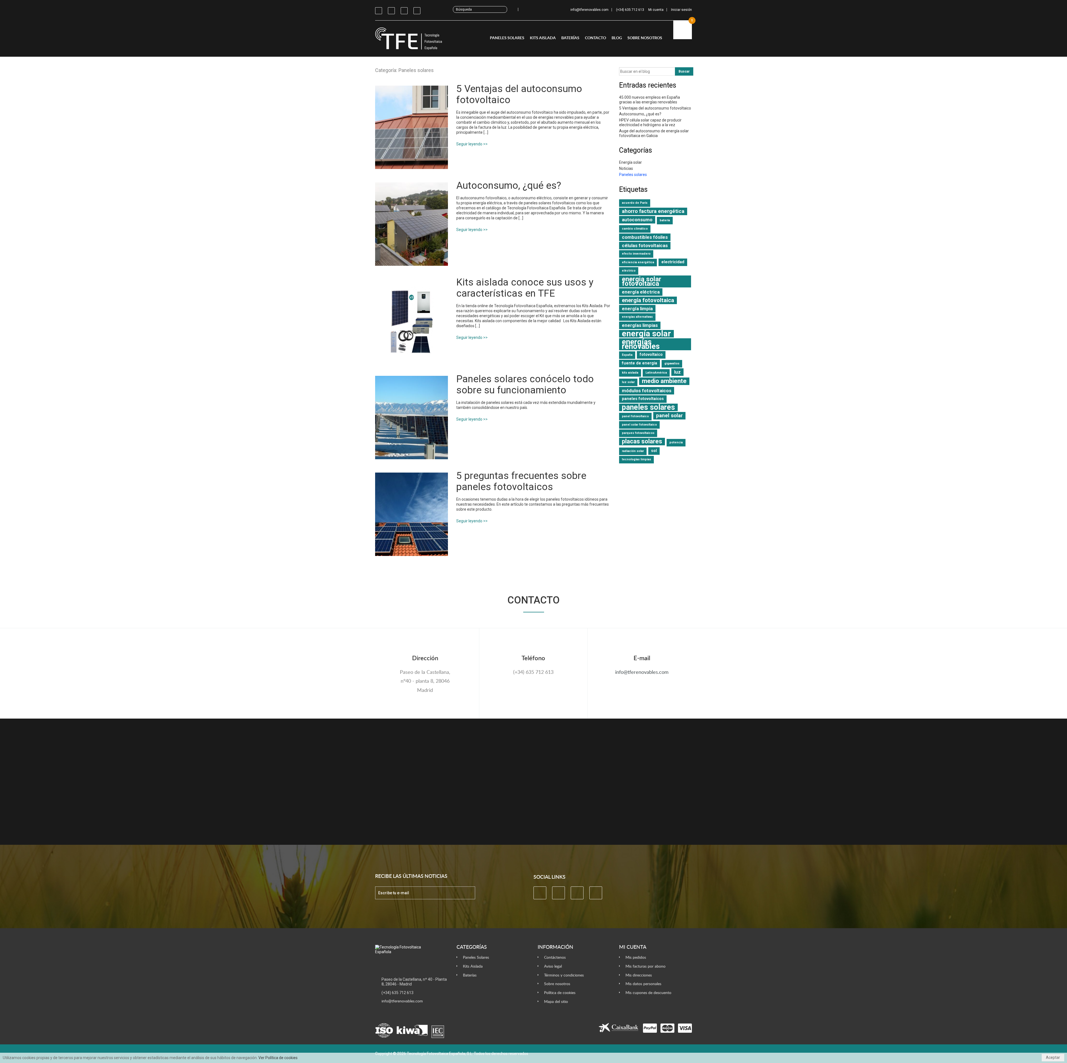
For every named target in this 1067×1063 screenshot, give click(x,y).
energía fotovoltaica (648, 300)
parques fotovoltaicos (638, 433)
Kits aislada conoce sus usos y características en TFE (525, 288)
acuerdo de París (634, 203)
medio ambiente (664, 380)
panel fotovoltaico (635, 416)
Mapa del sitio (556, 1002)
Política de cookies (559, 993)
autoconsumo (637, 219)
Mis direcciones (638, 975)
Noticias (626, 168)
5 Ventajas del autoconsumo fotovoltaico (519, 94)
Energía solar (630, 162)
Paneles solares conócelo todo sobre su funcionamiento (525, 384)
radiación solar (633, 451)
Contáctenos (555, 958)
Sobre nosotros (644, 38)
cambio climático (635, 228)
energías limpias (640, 325)
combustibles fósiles (645, 237)
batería (665, 220)
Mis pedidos (635, 958)
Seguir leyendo (469, 144)
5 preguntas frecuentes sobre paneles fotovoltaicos (521, 481)
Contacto (595, 38)
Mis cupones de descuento (648, 993)
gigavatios (671, 363)
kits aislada (630, 372)
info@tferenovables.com (642, 672)
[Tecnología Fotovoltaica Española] (411, 38)
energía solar (646, 333)
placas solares (642, 441)
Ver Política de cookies (278, 1057)
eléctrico (628, 270)
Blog (617, 38)
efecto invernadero (636, 253)
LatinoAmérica (656, 372)
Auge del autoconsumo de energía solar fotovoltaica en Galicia (654, 133)
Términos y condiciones (564, 975)
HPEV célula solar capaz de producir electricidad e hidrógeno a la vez (650, 122)
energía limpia (637, 308)
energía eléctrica (641, 292)
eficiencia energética (638, 262)
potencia (676, 442)
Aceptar (1053, 1057)
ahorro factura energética (653, 211)
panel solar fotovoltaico (639, 424)
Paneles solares (633, 174)
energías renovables (641, 344)
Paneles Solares (507, 38)
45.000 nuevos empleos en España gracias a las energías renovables (649, 99)
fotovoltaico (651, 354)
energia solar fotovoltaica (641, 281)
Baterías (570, 38)
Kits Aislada (543, 38)
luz (677, 372)
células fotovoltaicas (645, 245)
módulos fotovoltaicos (646, 390)
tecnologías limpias (636, 459)
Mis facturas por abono (645, 966)
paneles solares (648, 407)
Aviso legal (553, 966)
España (627, 355)
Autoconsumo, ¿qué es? (508, 185)
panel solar (669, 415)
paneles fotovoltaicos (643, 398)
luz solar (628, 382)
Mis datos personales (643, 984)
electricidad (672, 262)
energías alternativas (637, 317)
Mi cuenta (632, 947)
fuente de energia (639, 363)
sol (654, 450)
